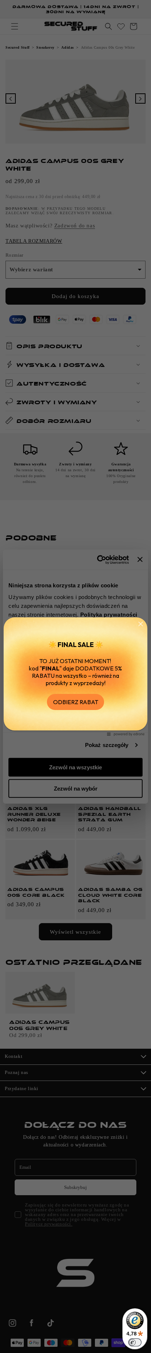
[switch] (134, 1342)
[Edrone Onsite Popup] (75, 676)
